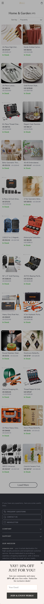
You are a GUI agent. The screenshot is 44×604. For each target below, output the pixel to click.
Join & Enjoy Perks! (22, 595)
